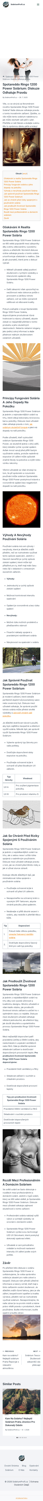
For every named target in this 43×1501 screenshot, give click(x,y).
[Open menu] (38, 4)
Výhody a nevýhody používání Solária (20, 191)
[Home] (3, 76)
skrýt (25, 174)
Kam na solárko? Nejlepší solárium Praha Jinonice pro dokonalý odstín (20, 1422)
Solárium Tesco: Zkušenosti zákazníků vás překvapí (32, 1358)
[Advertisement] (21, 32)
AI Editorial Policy (21, 1498)
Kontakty (34, 1470)
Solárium (9, 1470)
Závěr (6, 218)
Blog (24, 1466)
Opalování (34, 1466)
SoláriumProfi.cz (11, 97)
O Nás (21, 1470)
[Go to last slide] (7, 1412)
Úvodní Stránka (11, 1466)
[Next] (36, 1412)
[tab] (17, 1437)
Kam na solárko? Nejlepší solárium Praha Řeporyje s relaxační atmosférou (11, 1359)
